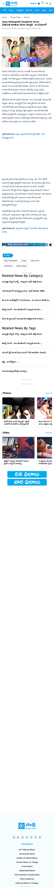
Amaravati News (27, 854)
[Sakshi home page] (27, 825)
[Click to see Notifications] (50, 3)
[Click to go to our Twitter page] (22, 837)
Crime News (27, 866)
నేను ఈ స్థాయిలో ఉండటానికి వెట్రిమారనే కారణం (27, 319)
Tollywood (8, 266)
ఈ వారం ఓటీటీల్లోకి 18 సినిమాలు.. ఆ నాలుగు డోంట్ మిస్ (26, 300)
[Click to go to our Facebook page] (14, 837)
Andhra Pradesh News (27, 858)
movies (27, 17)
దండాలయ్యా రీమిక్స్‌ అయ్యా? (25, 371)
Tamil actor (35, 261)
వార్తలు (11, 10)
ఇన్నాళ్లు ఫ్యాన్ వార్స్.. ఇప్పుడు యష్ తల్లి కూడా (27, 282)
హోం (4, 10)
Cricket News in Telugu (27, 862)
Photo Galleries (27, 879)
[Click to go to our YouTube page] (31, 837)
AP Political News (27, 850)
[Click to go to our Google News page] (40, 837)
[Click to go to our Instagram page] (27, 837)
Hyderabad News (27, 871)
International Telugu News (27, 875)
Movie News (21, 266)
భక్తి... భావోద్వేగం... (27, 362)
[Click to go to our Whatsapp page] (18, 837)
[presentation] (5, 408)
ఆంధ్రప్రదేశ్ (19, 10)
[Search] (39, 4)
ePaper (34, 3)
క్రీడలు (44, 10)
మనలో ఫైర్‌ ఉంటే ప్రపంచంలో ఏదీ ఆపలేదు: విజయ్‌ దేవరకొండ (27, 352)
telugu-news (15, 17)
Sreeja (23, 261)
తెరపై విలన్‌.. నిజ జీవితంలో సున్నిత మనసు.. (27, 309)
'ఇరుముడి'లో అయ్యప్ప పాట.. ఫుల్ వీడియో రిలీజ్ (27, 291)
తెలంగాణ (29, 10)
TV (47, 4)
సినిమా (37, 10)
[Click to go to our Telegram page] (35, 837)
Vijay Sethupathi (10, 261)
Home (4, 17)
